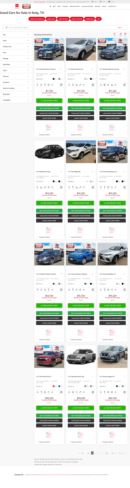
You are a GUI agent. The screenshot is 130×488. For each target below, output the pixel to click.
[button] (62, 49)
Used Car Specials (37, 19)
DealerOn (37, 474)
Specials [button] (97, 6)
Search (120, 27)
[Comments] (61, 85)
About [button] (104, 6)
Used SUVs (51, 19)
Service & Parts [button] (75, 6)
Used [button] (59, 6)
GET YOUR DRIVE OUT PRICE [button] (49, 108)
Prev (88, 453)
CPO (98, 19)
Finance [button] (65, 6)
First (82, 453)
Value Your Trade (49, 118)
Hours (70, 474)
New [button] (54, 6)
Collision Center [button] (87, 6)
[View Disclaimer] (52, 85)
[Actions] (60, 69)
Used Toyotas (77, 19)
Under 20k (89, 19)
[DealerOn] (19, 474)
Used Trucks (63, 19)
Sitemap (43, 474)
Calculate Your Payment (49, 113)
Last (113, 453)
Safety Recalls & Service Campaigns (59, 474)
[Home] (50, 6)
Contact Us (112, 6)
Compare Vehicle (44, 135)
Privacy (47, 474)
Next (107, 453)
